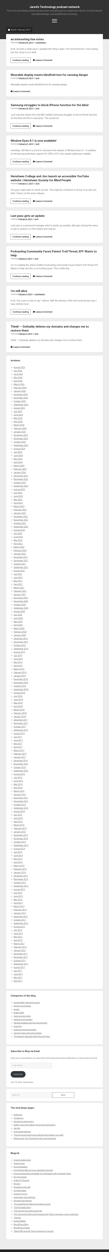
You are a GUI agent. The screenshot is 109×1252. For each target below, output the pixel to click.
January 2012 (20, 950)
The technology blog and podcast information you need (38, 1135)
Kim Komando (20, 1177)
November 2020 (21, 601)
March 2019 (19, 669)
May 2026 (18, 377)
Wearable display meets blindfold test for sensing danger (49, 75)
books (16, 1009)
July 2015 (18, 815)
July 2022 (18, 533)
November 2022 (21, 520)
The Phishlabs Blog (22, 1207)
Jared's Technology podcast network (55, 7)
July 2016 (18, 777)
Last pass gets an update (28, 216)
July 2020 (18, 615)
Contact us (18, 1118)
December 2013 (21, 876)
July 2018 (18, 696)
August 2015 (19, 811)
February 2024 (20, 469)
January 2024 (20, 472)
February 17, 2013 (25, 184)
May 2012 (18, 937)
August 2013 (19, 889)
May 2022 (18, 540)
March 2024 (19, 466)
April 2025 (18, 421)
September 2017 (21, 730)
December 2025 (21, 394)
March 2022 (19, 547)
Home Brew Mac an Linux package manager (33, 1170)
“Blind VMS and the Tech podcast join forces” (34, 1231)
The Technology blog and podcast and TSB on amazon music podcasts (46, 1214)
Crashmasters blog (22, 1160)
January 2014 (20, 872)
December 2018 (21, 679)
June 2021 (18, 577)
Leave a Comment (43, 60)
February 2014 (20, 869)
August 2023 (19, 489)
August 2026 (19, 367)
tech (37, 78)
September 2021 (21, 567)
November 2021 (21, 560)
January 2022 (20, 554)
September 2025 (21, 405)
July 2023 (18, 493)
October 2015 (20, 805)
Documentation (21, 1167)
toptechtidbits (20, 1221)
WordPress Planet (22, 1228)
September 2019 (21, 649)
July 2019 (18, 655)
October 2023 (20, 483)
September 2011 (21, 964)
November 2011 (21, 957)
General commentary (23, 1019)
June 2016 (18, 781)
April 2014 (18, 862)
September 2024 (21, 445)
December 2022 (21, 516)
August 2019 (19, 652)
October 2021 (20, 564)
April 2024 (18, 462)
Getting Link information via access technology (34, 1125)
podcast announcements (25, 1030)
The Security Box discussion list (28, 1211)
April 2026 (18, 381)
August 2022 (19, 530)
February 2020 (20, 632)
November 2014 (21, 838)
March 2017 (19, 750)
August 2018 (19, 693)
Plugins (17, 1184)
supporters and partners (24, 1197)
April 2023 (18, 503)
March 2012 (19, 944)
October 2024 (20, 442)
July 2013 (18, 893)
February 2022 (20, 550)
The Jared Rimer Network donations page (32, 1204)
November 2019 (21, 642)
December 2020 (21, 598)
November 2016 (21, 764)
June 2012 (18, 933)
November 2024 (21, 438)
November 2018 (21, 683)
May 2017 (18, 744)
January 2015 (20, 832)
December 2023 (21, 476)
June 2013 (18, 896)
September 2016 (21, 771)
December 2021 (21, 557)
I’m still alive (19, 291)
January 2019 (20, 676)
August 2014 (19, 849)
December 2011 (21, 954)
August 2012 (19, 927)
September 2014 (21, 845)
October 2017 (20, 727)
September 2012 (21, 923)
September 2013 (21, 886)
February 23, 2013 (25, 78)
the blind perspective (23, 1201)
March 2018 (19, 710)
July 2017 (18, 737)
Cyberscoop (19, 1163)
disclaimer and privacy (24, 1121)
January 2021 (20, 594)
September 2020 (21, 608)
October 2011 (20, 960)
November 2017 (21, 723)
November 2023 (21, 479)
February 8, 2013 (25, 219)
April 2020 (18, 625)
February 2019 (20, 672)
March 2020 (19, 628)
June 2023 (18, 496)
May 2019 (18, 662)
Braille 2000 (19, 1013)
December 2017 (21, 720)
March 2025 (19, 425)
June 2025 (18, 415)
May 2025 (18, 418)
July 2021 (18, 574)
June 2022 (18, 537)
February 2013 (20, 910)
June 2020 (18, 618)
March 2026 (19, 384)
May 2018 (18, 703)
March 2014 (19, 866)
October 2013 (20, 883)
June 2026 (18, 374)
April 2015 (18, 821)
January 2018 (20, 716)
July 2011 (18, 971)
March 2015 (19, 825)
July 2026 (18, 371)
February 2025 (20, 428)
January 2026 (20, 391)
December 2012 (21, 916)
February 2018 (20, 713)
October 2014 (20, 842)
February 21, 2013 (25, 144)
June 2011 (18, 974)
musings (18, 1026)
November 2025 (21, 398)
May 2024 (18, 459)
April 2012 (18, 940)
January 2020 (20, 635)
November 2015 (21, 801)
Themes (17, 1218)
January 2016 (20, 794)
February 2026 (20, 388)
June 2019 (18, 659)
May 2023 (18, 499)
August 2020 (19, 611)
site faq (17, 1128)
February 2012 (20, 947)
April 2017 (18, 747)
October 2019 (20, 645)
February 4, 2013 (25, 334)
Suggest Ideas (20, 1190)
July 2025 (18, 411)
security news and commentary (28, 1033)
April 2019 (18, 666)
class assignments (22, 1016)
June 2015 (18, 818)
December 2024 (21, 435)
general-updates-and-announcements (30, 1023)
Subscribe (18, 1074)
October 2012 (20, 920)
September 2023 (21, 486)
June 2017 (18, 740)
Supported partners (22, 1132)
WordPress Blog (21, 1224)
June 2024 (18, 455)
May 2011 (18, 977)
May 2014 (18, 859)
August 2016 (19, 774)
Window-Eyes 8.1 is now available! (33, 140)
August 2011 (19, 967)
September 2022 (21, 527)
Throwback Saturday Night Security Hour (32, 1036)
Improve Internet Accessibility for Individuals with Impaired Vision (42, 1173)
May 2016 (18, 784)
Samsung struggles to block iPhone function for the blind (49, 105)
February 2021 (20, 591)
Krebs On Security (22, 1180)
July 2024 (18, 452)
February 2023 (20, 510)
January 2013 (20, 913)
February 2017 (20, 754)
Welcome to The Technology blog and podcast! (35, 1138)
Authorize (18, 1115)
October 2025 (20, 401)
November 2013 (21, 879)
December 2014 (21, 835)
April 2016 (18, 788)
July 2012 (18, 930)
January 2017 (20, 757)
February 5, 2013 (25, 259)
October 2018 (20, 686)
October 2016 (20, 767)
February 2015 (20, 828)
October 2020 (20, 605)
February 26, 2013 (25, 43)
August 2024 (19, 449)
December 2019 (21, 638)
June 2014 (18, 855)
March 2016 (19, 791)
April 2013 (18, 903)
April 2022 (18, 544)
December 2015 (21, 798)
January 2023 (20, 513)
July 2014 (18, 852)
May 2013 (18, 899)
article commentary (22, 1006)
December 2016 (21, 760)
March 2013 (19, 906)
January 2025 (20, 432)
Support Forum (20, 1194)
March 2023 (19, 506)
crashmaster (41, 43)
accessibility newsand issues (27, 1002)
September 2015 (21, 808)
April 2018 (18, 706)
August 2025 (19, 408)
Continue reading (21, 61)
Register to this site (22, 1187)
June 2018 (18, 699)
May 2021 (18, 581)
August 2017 (19, 733)
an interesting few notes (27, 39)
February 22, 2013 (25, 108)
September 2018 (21, 689)
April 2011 (18, 981)
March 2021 (19, 588)
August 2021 (19, 571)
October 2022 (20, 523)
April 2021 (18, 584)
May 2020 (18, 621)
